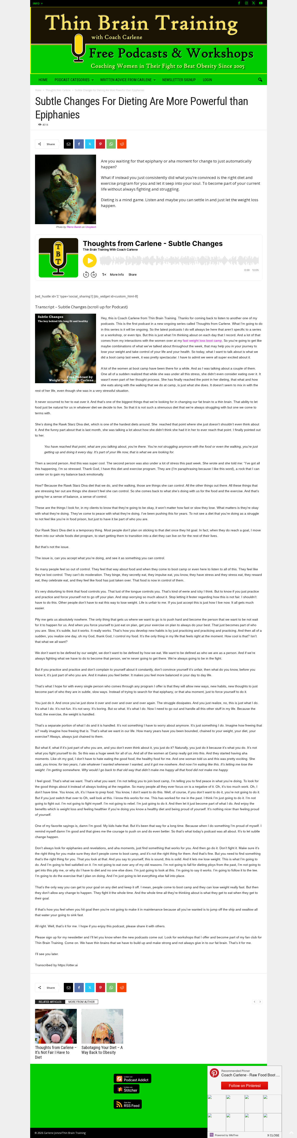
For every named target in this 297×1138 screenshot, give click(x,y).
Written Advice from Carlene (126, 80)
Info (36, 3)
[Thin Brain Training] (148, 40)
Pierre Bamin (74, 227)
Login (207, 80)
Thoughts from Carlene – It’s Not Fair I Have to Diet (56, 1052)
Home (43, 80)
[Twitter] (89, 144)
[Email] (68, 144)
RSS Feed (128, 1104)
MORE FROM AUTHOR (81, 1002)
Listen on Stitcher (126, 1088)
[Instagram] (246, 3)
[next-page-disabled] (260, 1001)
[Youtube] (261, 3)
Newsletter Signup (179, 80)
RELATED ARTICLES (50, 1002)
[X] (253, 3)
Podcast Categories (72, 80)
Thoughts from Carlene (58, 90)
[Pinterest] (100, 144)
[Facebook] (239, 3)
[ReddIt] (121, 144)
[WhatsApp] (111, 144)
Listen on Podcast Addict (132, 1078)
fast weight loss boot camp (202, 340)
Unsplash (90, 227)
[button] (260, 80)
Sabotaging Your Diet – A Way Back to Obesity (102, 1050)
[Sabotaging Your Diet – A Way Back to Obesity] (102, 1026)
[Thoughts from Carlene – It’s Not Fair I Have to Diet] (56, 1026)
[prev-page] (254, 1001)
